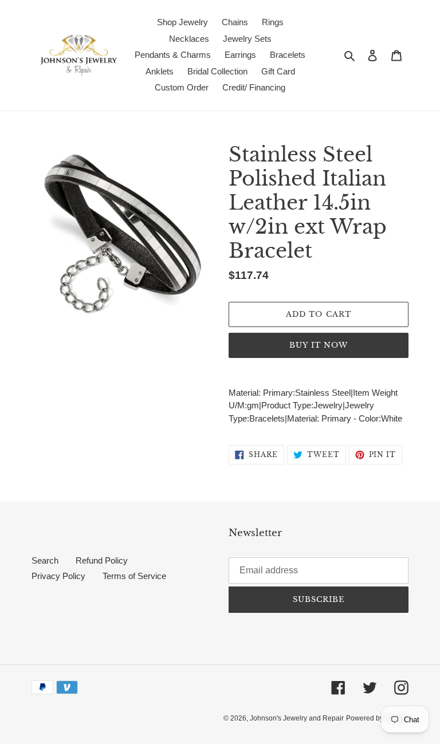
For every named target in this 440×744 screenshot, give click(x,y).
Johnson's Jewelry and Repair (297, 718)
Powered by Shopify (377, 718)
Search (45, 560)
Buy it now (318, 345)
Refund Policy (102, 560)
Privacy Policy (58, 576)
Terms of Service (134, 576)
